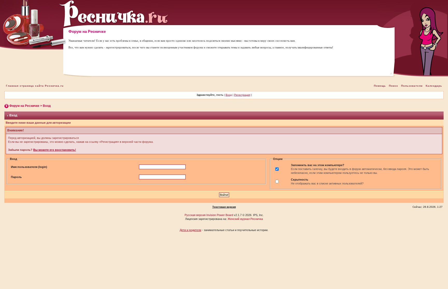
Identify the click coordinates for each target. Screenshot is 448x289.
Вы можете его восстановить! (54, 149)
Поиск (393, 85)
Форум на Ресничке (24, 106)
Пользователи (412, 85)
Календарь (434, 85)
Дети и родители (190, 230)
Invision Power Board (219, 215)
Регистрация (242, 94)
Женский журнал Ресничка (245, 218)
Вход (229, 94)
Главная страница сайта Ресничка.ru (35, 85)
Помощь (380, 85)
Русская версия (195, 215)
